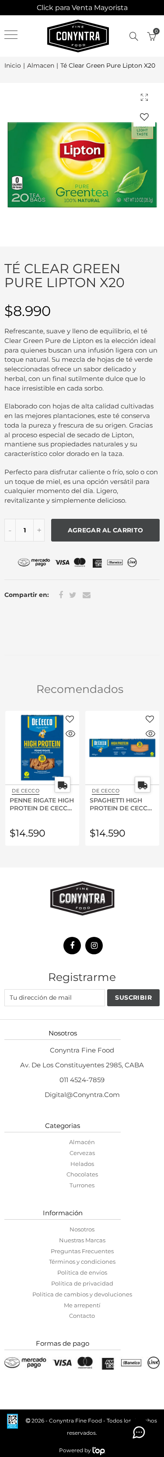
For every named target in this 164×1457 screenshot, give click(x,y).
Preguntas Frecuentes (82, 1251)
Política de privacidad (82, 1283)
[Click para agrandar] (144, 97)
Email (87, 595)
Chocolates (82, 1174)
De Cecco (25, 791)
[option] (82, 165)
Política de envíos (82, 1272)
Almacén (82, 1141)
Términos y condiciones (82, 1261)
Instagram (94, 945)
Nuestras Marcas (82, 1240)
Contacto (82, 1315)
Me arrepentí (82, 1305)
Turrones (82, 1185)
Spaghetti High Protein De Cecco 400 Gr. (121, 803)
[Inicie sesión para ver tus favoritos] (144, 117)
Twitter (73, 595)
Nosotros (82, 1229)
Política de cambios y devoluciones (82, 1294)
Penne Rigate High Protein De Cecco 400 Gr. (42, 803)
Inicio (12, 65)
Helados (82, 1163)
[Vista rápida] (70, 735)
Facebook (61, 595)
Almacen (40, 65)
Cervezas (82, 1152)
